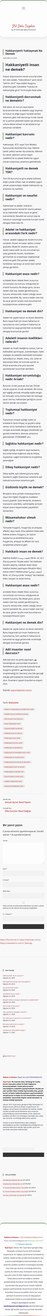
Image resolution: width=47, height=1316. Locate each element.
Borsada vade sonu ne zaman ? (14, 1024)
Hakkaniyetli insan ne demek (14, 767)
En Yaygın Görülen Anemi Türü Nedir (15, 1187)
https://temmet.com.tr (30, 939)
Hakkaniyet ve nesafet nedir (14, 757)
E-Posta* (6, 880)
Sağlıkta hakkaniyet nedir (13, 781)
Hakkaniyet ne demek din (13, 748)
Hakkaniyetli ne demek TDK (13, 772)
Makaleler (14, 702)
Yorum (5, 841)
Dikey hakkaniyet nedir (12, 724)
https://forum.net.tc (9, 939)
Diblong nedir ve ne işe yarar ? (13, 976)
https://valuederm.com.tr (12, 943)
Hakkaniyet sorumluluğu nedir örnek (17, 752)
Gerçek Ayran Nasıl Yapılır (18, 802)
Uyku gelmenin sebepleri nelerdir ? (15, 1012)
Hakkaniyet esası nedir (12, 738)
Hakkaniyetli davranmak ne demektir (17, 762)
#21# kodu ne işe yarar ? (11, 1006)
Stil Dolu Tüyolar (23, 26)
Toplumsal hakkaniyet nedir (13, 786)
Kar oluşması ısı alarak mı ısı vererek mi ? (17, 1018)
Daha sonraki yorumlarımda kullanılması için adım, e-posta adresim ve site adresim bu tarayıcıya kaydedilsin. (23, 907)
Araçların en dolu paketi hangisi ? (14, 1030)
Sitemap (28, 943)
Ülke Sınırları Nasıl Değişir (18, 811)
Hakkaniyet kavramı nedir (13, 743)
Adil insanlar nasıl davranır (13, 719)
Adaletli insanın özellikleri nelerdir (16, 714)
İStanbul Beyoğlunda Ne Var (12, 1180)
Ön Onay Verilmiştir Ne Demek (13, 1195)
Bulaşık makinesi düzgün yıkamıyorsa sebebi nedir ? (21, 1000)
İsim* (5, 869)
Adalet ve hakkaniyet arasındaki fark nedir (19, 709)
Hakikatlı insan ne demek (13, 733)
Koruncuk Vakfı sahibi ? (11, 988)
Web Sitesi (6, 891)
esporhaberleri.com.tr (21, 690)
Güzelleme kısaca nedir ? (11, 994)
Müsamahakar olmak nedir (13, 776)
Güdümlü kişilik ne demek (13, 728)
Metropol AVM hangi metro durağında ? (16, 982)
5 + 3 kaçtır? (7, 914)
